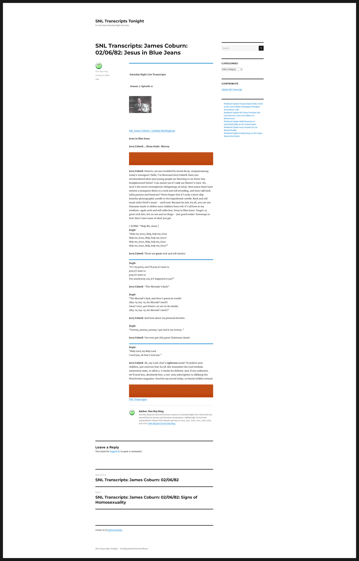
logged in (115, 451)
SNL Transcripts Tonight (119, 21)
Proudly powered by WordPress (134, 549)
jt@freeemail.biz (115, 530)
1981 (97, 79)
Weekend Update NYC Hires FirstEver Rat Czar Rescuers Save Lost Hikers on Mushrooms (242, 115)
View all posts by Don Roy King (161, 423)
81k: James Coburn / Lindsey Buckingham (152, 130)
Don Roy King (101, 71)
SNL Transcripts (138, 399)
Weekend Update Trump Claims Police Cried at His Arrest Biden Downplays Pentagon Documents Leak (243, 107)
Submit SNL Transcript (232, 89)
